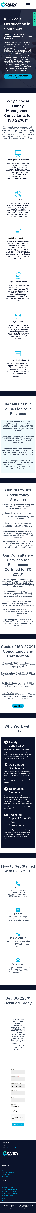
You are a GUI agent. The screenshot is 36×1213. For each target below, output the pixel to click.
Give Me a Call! (18, 1124)
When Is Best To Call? (16, 1083)
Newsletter (13, 1104)
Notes (12, 1097)
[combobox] (18, 1086)
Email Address (15, 1090)
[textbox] (16, 1086)
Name (13, 1069)
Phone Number (15, 1076)
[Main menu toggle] (28, 4)
